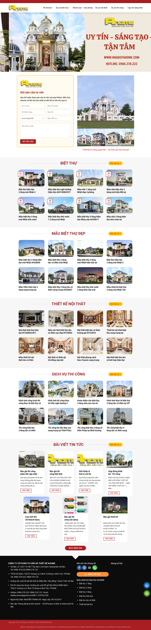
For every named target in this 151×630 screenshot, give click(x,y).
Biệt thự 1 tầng (85, 583)
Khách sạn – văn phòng (83, 8)
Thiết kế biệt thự (86, 604)
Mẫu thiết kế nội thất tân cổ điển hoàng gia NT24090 (28, 360)
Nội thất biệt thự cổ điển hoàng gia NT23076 (88, 331)
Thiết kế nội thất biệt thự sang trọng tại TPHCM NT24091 (116, 333)
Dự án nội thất (101, 8)
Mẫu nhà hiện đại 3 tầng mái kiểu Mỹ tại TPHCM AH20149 (116, 192)
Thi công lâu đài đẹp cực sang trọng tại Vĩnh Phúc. (60, 429)
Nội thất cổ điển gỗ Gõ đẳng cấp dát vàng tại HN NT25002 (58, 360)
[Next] (145, 42)
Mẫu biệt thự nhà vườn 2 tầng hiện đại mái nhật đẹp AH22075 (88, 290)
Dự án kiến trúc (62, 8)
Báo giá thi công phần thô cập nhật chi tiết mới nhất (28, 474)
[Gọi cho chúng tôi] (94, 567)
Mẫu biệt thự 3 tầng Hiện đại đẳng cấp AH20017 (89, 218)
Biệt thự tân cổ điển (78, 627)
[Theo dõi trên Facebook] (79, 567)
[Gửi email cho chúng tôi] (89, 567)
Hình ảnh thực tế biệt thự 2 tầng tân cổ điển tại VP (118, 401)
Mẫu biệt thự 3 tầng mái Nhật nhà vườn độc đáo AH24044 (28, 219)
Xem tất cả (114, 163)
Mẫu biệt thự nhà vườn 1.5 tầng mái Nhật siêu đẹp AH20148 (58, 219)
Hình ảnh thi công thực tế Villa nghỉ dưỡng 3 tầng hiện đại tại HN (58, 403)
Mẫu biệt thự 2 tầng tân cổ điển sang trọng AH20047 (60, 288)
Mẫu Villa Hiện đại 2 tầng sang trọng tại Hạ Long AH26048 (28, 290)
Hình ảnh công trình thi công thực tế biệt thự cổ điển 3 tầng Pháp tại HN (30, 403)
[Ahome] (21, 8)
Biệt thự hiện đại (86, 596)
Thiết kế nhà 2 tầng (114, 627)
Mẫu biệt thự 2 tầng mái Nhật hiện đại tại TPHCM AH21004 (87, 263)
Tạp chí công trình (135, 8)
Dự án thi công (117, 8)
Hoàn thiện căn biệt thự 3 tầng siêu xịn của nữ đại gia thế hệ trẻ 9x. (88, 403)
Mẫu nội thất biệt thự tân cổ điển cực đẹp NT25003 (60, 331)
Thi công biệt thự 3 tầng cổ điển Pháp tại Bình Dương (89, 429)
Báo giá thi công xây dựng (71, 518)
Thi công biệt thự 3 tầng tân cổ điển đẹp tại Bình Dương (28, 430)
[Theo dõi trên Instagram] (84, 567)
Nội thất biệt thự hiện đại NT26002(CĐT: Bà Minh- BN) (29, 333)
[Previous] (6, 42)
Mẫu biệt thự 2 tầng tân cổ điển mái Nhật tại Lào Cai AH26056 (58, 263)
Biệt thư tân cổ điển (87, 600)
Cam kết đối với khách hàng (32, 518)
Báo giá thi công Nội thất (56, 472)
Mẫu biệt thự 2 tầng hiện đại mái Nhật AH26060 (30, 261)
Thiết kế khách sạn (102, 627)
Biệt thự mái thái (45, 627)
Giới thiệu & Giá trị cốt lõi (85, 472)
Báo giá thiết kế (110, 517)
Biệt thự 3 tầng (85, 592)
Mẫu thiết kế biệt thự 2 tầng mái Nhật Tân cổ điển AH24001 (116, 290)
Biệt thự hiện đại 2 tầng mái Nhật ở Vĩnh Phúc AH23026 (28, 192)
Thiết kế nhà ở (125, 627)
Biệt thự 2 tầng (85, 588)
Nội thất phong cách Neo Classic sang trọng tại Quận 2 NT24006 (88, 360)
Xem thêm (26, 490)
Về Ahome (47, 8)
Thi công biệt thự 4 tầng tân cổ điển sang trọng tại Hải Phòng (117, 430)
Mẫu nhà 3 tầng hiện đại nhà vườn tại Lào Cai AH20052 (116, 219)
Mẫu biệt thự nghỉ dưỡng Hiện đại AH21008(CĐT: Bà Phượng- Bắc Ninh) (59, 192)
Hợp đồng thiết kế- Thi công (115, 472)
